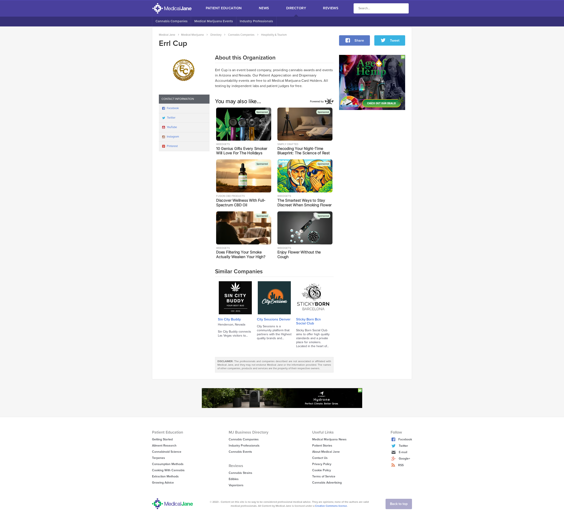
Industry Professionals (256, 21)
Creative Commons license (331, 505)
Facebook (173, 108)
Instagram (173, 136)
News (264, 8)
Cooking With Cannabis (168, 470)
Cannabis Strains (240, 473)
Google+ (404, 458)
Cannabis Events (240, 452)
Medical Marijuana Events (213, 21)
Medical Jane (167, 35)
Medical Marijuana (192, 35)
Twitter (171, 117)
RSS (401, 465)
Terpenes (158, 458)
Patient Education (224, 8)
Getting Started (162, 439)
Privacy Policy (321, 464)
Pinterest (172, 146)
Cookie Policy (321, 470)
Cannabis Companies (171, 21)
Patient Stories (322, 445)
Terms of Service (323, 476)
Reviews (330, 8)
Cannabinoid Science (166, 452)
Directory (296, 8)
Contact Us (320, 458)
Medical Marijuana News (329, 439)
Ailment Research (164, 445)
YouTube (172, 127)
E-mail (403, 452)
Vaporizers (236, 485)
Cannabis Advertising (327, 482)
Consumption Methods (168, 464)
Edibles (234, 479)
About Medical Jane (326, 452)
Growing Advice (163, 482)
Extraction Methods (165, 476)
